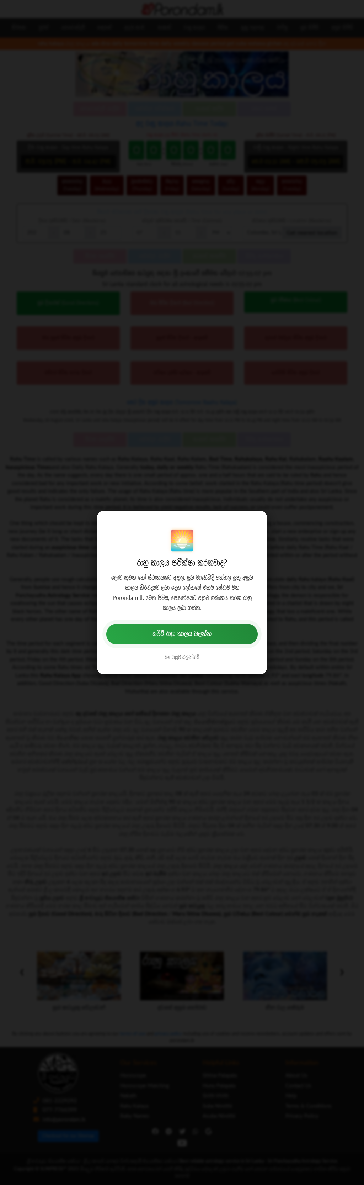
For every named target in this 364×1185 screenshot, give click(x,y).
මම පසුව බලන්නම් (182, 657)
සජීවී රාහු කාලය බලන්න (182, 634)
